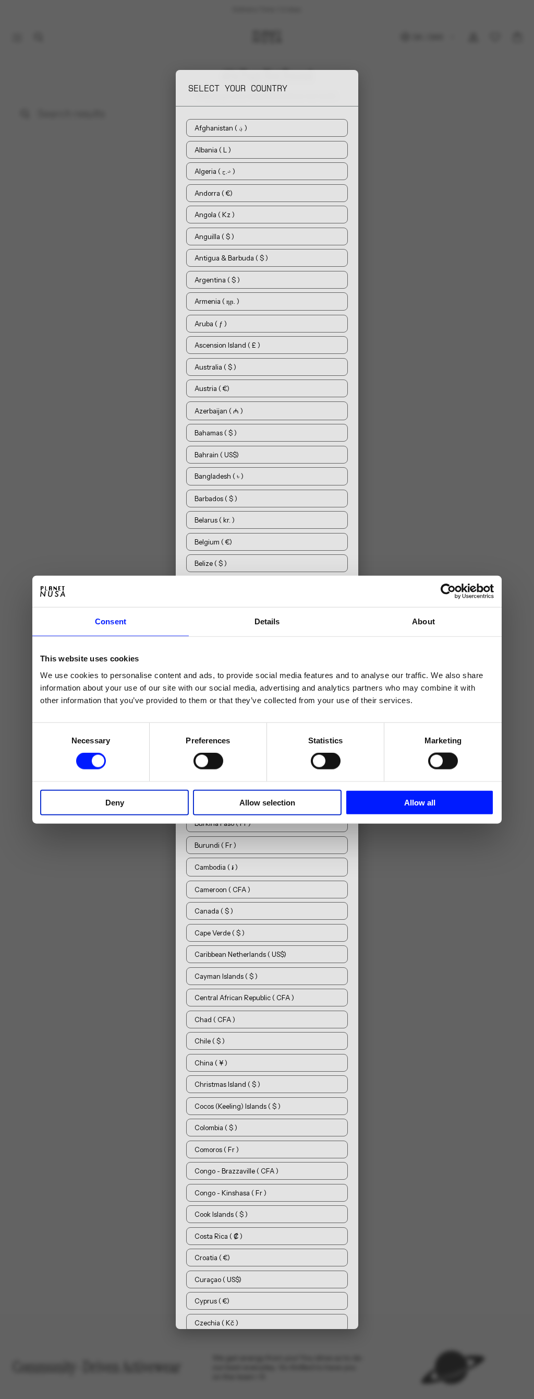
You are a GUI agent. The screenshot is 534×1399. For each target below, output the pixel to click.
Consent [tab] (110, 621)
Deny (114, 802)
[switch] (208, 761)
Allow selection (267, 802)
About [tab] (423, 621)
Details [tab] (267, 621)
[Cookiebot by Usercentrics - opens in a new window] (448, 591)
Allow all (419, 802)
